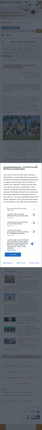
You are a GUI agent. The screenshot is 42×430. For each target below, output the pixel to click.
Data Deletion (8, 263)
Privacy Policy (34, 263)
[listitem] (21, 209)
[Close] (37, 167)
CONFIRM (12, 254)
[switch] (33, 215)
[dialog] (21, 215)
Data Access (21, 263)
